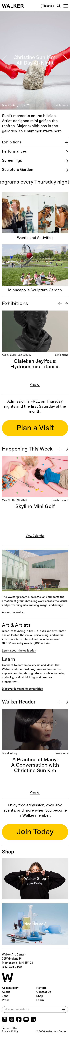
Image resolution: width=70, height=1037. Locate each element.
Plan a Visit (35, 428)
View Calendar (35, 535)
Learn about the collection (19, 650)
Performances (14, 151)
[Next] (66, 304)
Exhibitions (11, 142)
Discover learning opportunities (22, 688)
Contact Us (43, 992)
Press (5, 1000)
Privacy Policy (10, 1031)
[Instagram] (4, 1020)
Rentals (41, 987)
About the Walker (13, 612)
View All (35, 384)
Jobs (5, 996)
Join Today (35, 832)
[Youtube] (26, 1020)
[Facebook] (18, 1020)
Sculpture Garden (17, 170)
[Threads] (11, 1020)
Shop (39, 996)
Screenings (12, 161)
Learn (40, 1000)
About (6, 992)
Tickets (47, 5)
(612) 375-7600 (12, 966)
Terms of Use (10, 1028)
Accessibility (10, 987)
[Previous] (60, 304)
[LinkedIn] (33, 1020)
